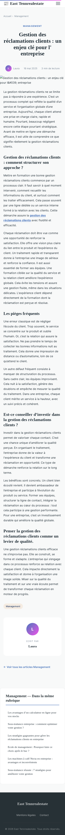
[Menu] (58, 3)
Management (21, 16)
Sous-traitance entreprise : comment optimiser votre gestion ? (32, 725)
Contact (44, 815)
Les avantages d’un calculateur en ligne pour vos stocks (32, 714)
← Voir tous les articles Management (26, 667)
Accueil (7, 16)
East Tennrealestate (23, 3)
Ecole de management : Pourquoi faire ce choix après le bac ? (30, 748)
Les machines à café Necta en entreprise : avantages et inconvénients (30, 760)
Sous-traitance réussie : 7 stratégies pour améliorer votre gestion (29, 772)
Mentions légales (26, 815)
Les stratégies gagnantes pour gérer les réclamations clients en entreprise (29, 737)
